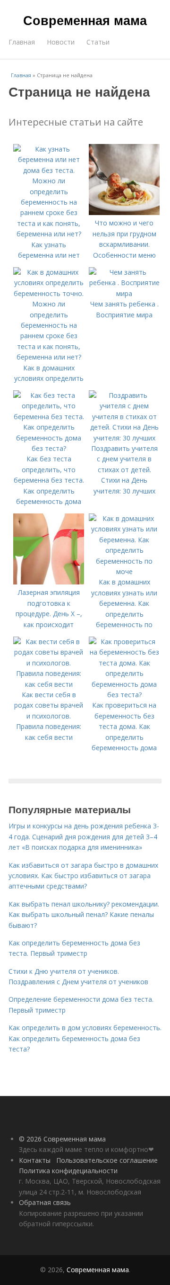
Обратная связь (45, 1202)
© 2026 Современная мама (62, 1138)
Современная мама (85, 20)
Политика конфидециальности (68, 1170)
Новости (61, 41)
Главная (21, 41)
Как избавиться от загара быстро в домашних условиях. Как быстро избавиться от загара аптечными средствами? (83, 876)
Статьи (98, 41)
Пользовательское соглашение (107, 1160)
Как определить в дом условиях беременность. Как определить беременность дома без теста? (85, 1038)
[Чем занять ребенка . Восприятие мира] (124, 293)
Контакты (35, 1160)
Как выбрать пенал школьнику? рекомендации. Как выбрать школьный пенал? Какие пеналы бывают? (83, 914)
